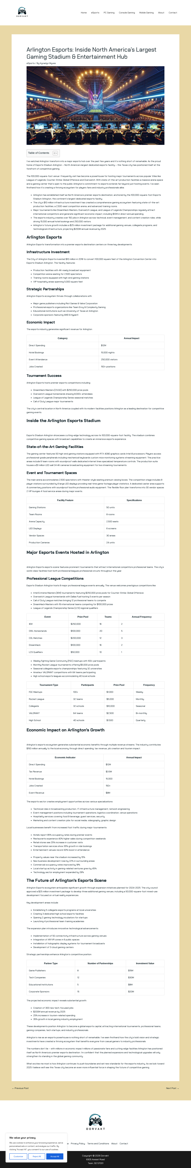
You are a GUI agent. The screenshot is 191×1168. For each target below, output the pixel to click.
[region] (36, 1147)
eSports (95, 12)
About (161, 12)
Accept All (54, 1156)
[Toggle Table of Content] (54, 153)
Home (84, 12)
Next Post (172, 1088)
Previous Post (20, 1088)
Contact (173, 12)
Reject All (37, 1156)
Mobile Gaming (146, 12)
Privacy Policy (78, 1143)
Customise (18, 1156)
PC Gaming (109, 12)
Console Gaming (127, 12)
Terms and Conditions (98, 1143)
